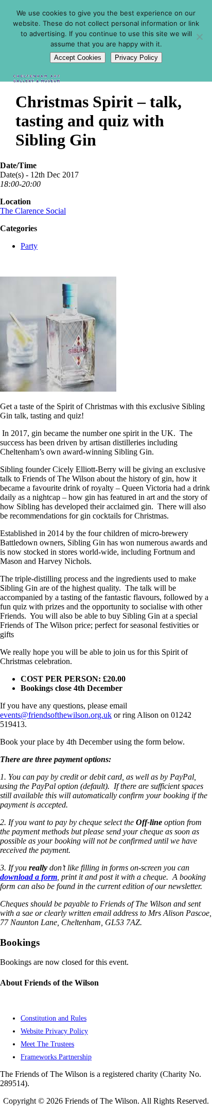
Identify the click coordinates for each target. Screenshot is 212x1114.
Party (29, 245)
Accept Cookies (77, 57)
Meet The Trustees (47, 1044)
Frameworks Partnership (56, 1057)
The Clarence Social (33, 210)
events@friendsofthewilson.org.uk (56, 715)
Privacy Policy (136, 57)
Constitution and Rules (53, 1018)
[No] (199, 36)
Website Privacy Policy (54, 1031)
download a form (28, 877)
